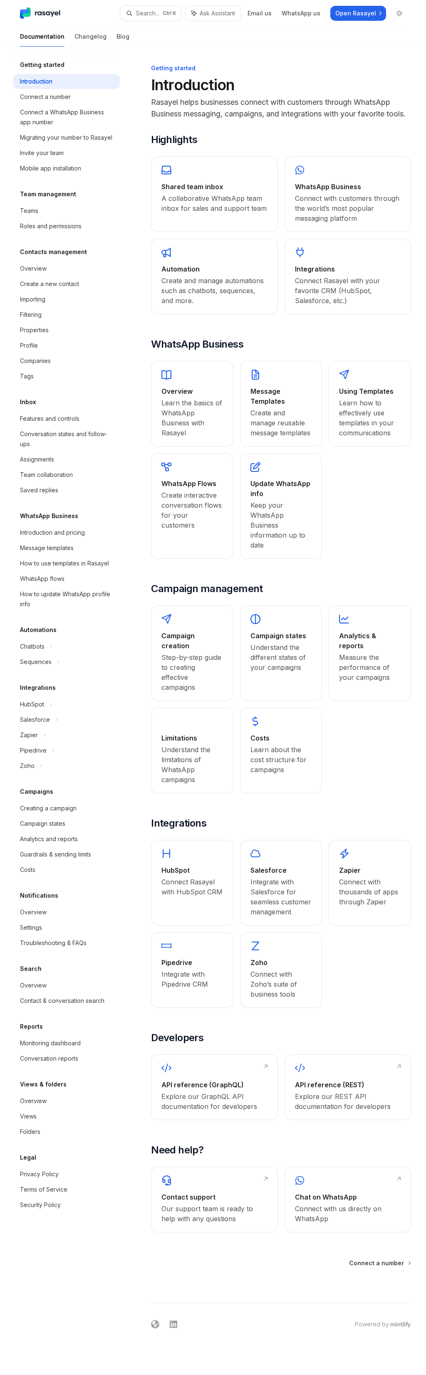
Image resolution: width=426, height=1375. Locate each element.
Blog (122, 36)
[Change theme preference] (399, 13)
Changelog (90, 36)
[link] (214, 194)
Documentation (42, 36)
